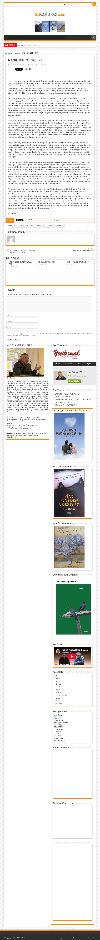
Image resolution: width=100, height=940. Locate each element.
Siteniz (8, 327)
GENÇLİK (39, 226)
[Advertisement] (63, 882)
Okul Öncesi (58, 717)
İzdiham (57, 737)
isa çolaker (49, 226)
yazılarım (17, 53)
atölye (57, 678)
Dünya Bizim (58, 730)
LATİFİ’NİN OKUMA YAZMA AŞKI (67, 394)
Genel (57, 687)
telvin (57, 701)
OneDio (56, 719)
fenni (32, 226)
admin (14, 64)
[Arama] (94, 4)
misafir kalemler (61, 695)
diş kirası (58, 684)
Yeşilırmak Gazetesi (61, 722)
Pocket (26, 69)
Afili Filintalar (58, 720)
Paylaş (31, 220)
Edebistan (57, 731)
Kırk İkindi (57, 735)
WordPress (77, 938)
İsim (7, 315)
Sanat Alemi (58, 728)
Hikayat (58, 692)
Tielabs (93, 938)
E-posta (9, 321)
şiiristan (58, 698)
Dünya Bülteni (59, 726)
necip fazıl (60, 226)
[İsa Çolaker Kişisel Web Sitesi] (50, 14)
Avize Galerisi (59, 739)
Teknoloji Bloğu (59, 740)
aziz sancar (24, 226)
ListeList (57, 733)
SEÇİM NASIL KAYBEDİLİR (28, 45)
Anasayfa (8, 53)
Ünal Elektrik (58, 715)
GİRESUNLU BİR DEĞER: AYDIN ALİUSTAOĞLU (73, 399)
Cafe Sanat (58, 724)
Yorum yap (42, 64)
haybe (57, 690)
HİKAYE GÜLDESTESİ (81, 250)
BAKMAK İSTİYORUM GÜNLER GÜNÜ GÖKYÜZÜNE (22, 250)
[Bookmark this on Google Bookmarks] (30, 69)
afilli (56, 676)
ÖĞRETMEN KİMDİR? (63, 397)
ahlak (15, 226)
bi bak (57, 681)
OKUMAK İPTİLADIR (46, 262)
